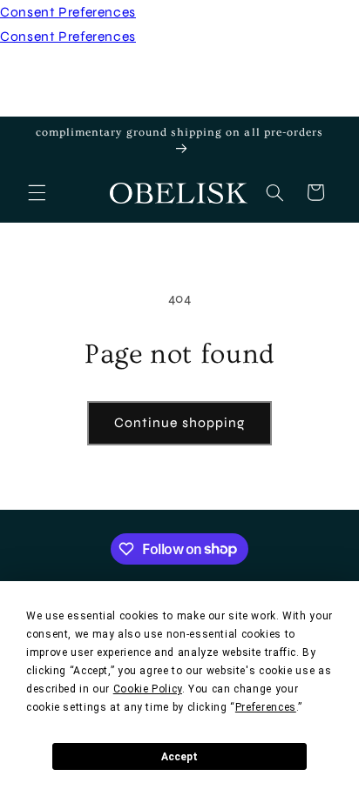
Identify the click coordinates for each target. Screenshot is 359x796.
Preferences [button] (265, 707)
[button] (37, 192)
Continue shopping (179, 422)
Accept (179, 757)
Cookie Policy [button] (147, 689)
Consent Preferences (68, 11)
